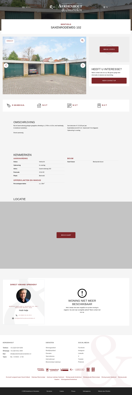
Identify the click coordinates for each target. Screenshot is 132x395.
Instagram (81, 350)
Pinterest (81, 362)
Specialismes (50, 356)
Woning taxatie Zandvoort (108, 377)
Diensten (49, 353)
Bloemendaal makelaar (53, 362)
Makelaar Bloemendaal (38, 377)
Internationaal (50, 359)
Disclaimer (49, 391)
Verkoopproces (87, 391)
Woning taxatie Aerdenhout (73, 377)
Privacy (73, 391)
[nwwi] (65, 369)
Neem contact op (109, 80)
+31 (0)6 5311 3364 (16, 351)
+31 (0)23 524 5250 (16, 348)
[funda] (41, 369)
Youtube (80, 359)
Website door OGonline (104, 391)
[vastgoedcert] (52, 369)
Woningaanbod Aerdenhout (69, 379)
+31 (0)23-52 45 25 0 (24, 315)
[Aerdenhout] (66, 7)
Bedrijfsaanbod (50, 350)
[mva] (93, 369)
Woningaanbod (51, 347)
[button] (6, 65)
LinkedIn (81, 353)
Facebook (81, 347)
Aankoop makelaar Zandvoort (55, 377)
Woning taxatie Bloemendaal (91, 377)
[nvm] (88, 369)
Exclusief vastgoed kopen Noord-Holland (18, 377)
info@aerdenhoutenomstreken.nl (25, 318)
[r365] (77, 369)
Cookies (62, 391)
